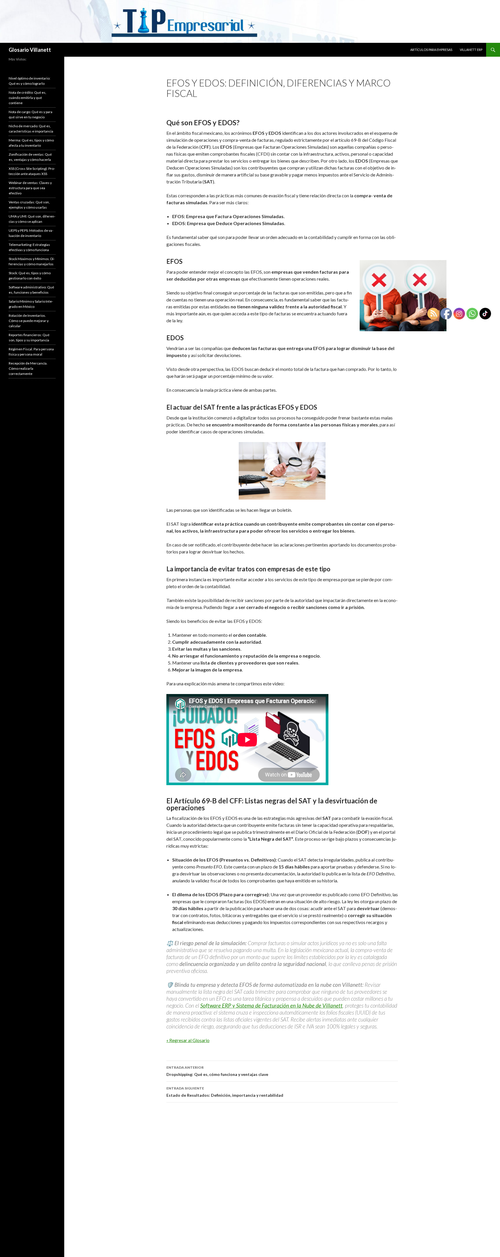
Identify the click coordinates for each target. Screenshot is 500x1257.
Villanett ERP (471, 49)
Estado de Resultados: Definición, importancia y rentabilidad (224, 1092)
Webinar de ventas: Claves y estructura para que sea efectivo (30, 188)
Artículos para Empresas (431, 49)
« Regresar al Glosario (187, 1040)
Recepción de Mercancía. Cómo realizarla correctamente (28, 368)
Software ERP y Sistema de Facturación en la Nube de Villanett (271, 1005)
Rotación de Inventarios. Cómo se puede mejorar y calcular (29, 320)
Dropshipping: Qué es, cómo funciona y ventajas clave (217, 1071)
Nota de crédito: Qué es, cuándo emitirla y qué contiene (27, 97)
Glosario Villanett (30, 50)
